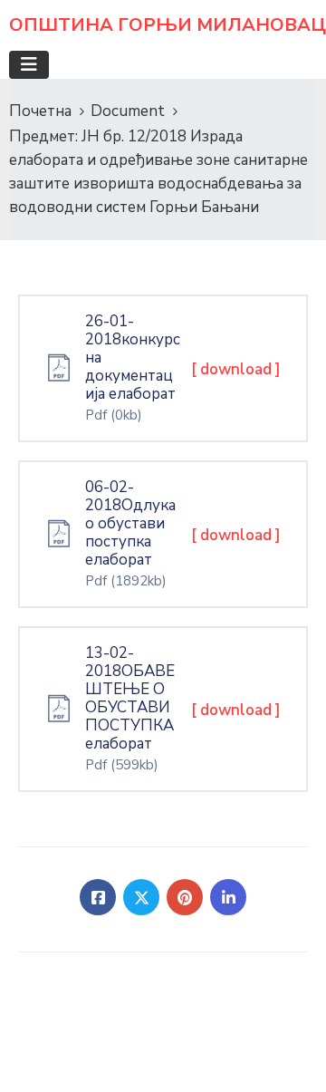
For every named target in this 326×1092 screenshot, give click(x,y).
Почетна (40, 111)
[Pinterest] (185, 897)
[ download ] (236, 369)
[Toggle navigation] (29, 65)
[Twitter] (141, 897)
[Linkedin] (228, 897)
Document (128, 111)
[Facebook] (98, 897)
